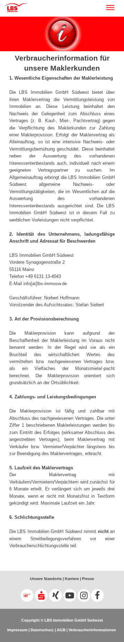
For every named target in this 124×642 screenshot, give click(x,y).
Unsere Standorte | (47, 579)
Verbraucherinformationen (92, 630)
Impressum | (18, 630)
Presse (87, 579)
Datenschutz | (43, 630)
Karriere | (72, 579)
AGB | (62, 630)
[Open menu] (113, 7)
